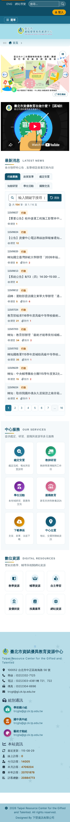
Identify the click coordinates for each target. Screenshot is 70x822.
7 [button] (48, 407)
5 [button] (35, 407)
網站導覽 (20, 4)
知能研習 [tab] (12, 186)
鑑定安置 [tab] (44, 176)
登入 (61, 12)
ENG (9, 4)
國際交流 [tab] (44, 186)
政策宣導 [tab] (28, 176)
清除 (56, 197)
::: (5, 42)
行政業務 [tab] (12, 176)
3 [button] (21, 407)
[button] (35, 218)
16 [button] (61, 407)
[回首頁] (35, 31)
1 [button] (8, 407)
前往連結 (61, 95)
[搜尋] (62, 4)
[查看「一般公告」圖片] (35, 73)
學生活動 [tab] (28, 186)
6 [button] (41, 407)
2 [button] (15, 407)
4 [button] (28, 407)
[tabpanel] (35, 303)
